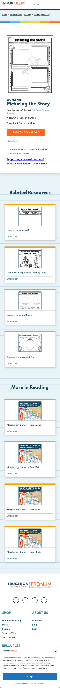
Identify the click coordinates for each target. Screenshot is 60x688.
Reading (27, 15)
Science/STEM (9, 633)
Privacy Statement (38, 683)
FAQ (34, 629)
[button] (55, 651)
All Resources (16, 15)
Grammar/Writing (11, 621)
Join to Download (26, 132)
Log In (36, 4)
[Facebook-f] (16, 600)
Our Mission (38, 621)
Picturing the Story (42, 15)
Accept (30, 676)
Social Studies (9, 638)
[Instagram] (25, 600)
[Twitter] (34, 600)
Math (5, 625)
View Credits (13, 141)
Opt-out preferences (21, 683)
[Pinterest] (44, 600)
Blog (34, 625)
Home (4, 15)
